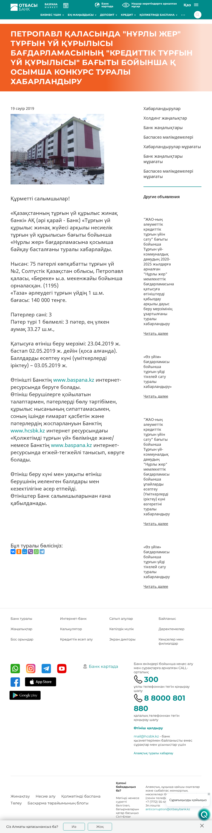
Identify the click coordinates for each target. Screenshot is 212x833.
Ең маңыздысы (81, 14)
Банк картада (103, 666)
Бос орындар (22, 639)
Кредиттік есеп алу (76, 639)
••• (183, 14)
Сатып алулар (121, 619)
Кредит (127, 14)
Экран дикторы (122, 639)
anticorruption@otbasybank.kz (168, 809)
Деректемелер (171, 629)
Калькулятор (71, 629)
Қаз (187, 5)
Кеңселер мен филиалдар (171, 641)
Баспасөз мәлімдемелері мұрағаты (168, 173)
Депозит (107, 14)
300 (151, 679)
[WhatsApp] (36, 551)
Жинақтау (20, 796)
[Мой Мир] (24, 551)
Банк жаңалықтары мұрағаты (163, 158)
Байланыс (167, 619)
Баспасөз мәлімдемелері (168, 137)
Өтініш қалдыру (148, 728)
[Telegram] (42, 551)
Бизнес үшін (51, 14)
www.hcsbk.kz (28, 430)
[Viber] (30, 551)
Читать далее (155, 333)
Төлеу (16, 803)
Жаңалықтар (21, 629)
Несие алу (45, 796)
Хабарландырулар (162, 108)
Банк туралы (21, 619)
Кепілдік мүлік (121, 629)
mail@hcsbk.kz (146, 736)
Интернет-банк (73, 619)
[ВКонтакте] (13, 551)
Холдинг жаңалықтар (165, 118)
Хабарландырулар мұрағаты (172, 146)
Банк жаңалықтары (163, 127)
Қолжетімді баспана (157, 14)
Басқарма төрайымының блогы (58, 803)
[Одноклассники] (18, 551)
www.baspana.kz (73, 379)
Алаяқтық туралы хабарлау (153, 753)
